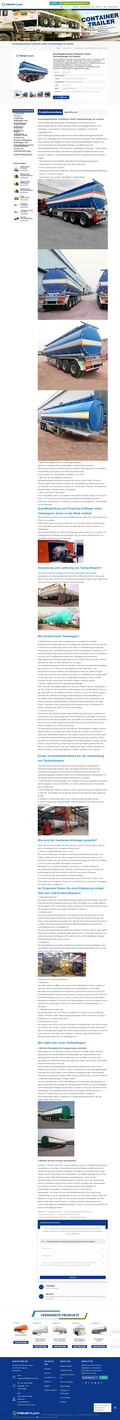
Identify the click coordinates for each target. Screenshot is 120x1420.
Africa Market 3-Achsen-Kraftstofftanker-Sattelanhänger (99, 1340)
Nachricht (99, 7)
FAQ (93, 7)
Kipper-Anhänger (19, 132)
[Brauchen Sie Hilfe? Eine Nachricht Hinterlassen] (115, 1408)
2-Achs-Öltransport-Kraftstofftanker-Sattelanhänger (59, 1340)
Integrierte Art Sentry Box (67, 1376)
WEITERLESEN (24, 170)
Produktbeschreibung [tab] (50, 112)
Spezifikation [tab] (71, 112)
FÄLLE (105, 7)
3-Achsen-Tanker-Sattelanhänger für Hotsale (68, 1214)
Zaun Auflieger (65, 1398)
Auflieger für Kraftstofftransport (47, 1214)
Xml (96, 1415)
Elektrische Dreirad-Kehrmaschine (26, 167)
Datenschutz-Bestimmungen (24, 1417)
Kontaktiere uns (113, 7)
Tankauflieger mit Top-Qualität (54, 1211)
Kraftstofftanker (67, 48)
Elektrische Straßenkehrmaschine (26, 174)
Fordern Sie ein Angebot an (74, 3)
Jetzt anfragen (62, 97)
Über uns (76, 7)
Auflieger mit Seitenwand (21, 122)
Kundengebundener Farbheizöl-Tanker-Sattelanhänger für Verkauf (71, 1241)
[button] (110, 1335)
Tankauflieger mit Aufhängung (77, 1217)
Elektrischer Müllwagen (25, 182)
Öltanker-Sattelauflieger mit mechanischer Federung (78, 1211)
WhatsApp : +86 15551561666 (22, 1387)
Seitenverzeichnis (50, 1390)
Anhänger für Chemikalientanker (23, 143)
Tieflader (18, 118)
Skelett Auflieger (66, 1366)
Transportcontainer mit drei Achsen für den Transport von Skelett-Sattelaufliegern (26, 211)
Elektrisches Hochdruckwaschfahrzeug (26, 189)
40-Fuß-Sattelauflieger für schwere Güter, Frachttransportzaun (26, 217)
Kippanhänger (65, 1386)
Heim (61, 7)
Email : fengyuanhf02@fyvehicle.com (28, 1376)
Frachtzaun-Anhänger (20, 125)
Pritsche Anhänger (19, 129)
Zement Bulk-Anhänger (21, 136)
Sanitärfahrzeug (85, 7)
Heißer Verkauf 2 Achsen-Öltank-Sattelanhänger (40, 1340)
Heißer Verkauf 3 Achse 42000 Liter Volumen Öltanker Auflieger (79, 1340)
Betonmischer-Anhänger (21, 147)
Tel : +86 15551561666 (24, 1383)
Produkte (67, 7)
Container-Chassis (19, 114)
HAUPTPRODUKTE (23, 154)
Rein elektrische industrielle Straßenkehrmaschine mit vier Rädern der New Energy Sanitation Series (26, 196)
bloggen (47, 1386)
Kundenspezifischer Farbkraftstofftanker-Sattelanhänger (53, 1217)
